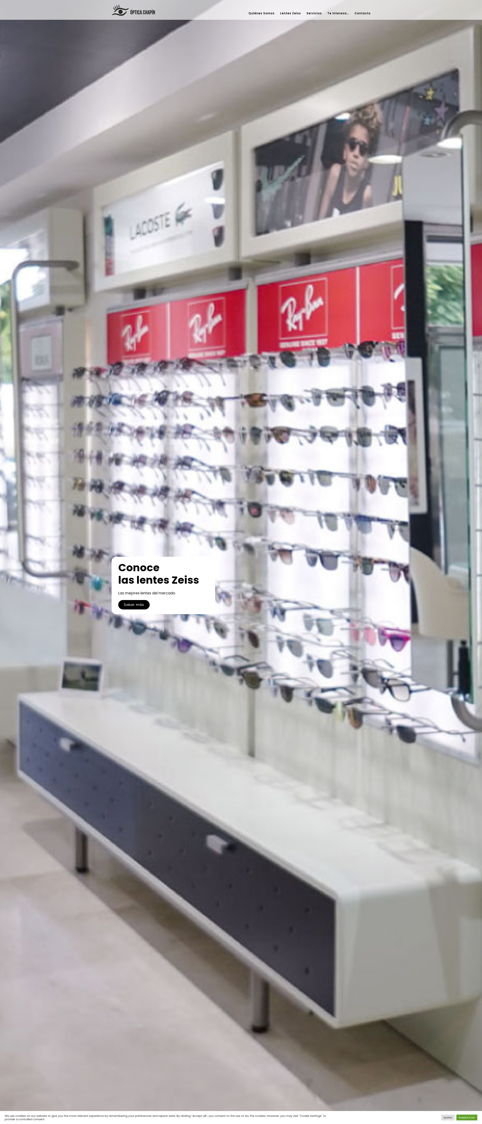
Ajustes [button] (447, 1117)
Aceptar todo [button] (467, 1117)
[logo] (133, 5)
